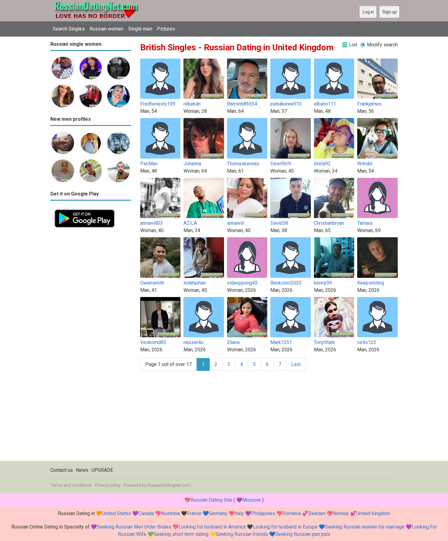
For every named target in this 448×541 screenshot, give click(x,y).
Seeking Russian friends (242, 534)
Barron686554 (242, 104)
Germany (218, 513)
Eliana (233, 342)
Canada (146, 513)
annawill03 (151, 223)
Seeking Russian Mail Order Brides (134, 527)
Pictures (166, 29)
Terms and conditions (71, 485)
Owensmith (152, 283)
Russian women (106, 29)
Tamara (364, 223)
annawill (235, 223)
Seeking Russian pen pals (302, 534)
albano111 (325, 104)
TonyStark (324, 342)
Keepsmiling (370, 283)
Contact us (61, 470)
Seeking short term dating (181, 534)
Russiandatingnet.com (169, 485)
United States (116, 513)
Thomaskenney (243, 164)
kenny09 (323, 283)
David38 (279, 223)
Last (296, 364)
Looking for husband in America (212, 527)
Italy (239, 513)
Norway (341, 513)
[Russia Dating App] (84, 209)
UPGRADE (102, 470)
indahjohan (194, 283)
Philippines (263, 513)
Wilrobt (364, 164)
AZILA (190, 223)
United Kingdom (373, 513)
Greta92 (322, 164)
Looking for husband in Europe (285, 527)
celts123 (366, 342)
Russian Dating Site (211, 500)
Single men (140, 29)
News (82, 470)
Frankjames (369, 104)
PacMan (149, 164)
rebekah (192, 104)
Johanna (192, 164)
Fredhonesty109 (157, 104)
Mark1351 (281, 342)
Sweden (316, 513)
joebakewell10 (285, 104)
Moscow (251, 500)
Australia (170, 513)
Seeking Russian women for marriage (364, 527)
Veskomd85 (153, 342)
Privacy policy (108, 485)
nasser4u (193, 342)
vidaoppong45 (242, 283)
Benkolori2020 (285, 283)
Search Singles (69, 29)
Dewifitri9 (280, 164)
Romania (292, 513)
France (194, 513)
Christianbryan (329, 223)
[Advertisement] (90, 323)
